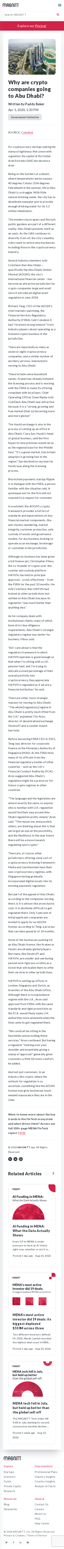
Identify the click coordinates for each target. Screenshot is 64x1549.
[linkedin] (15, 1158)
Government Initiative (25, 117)
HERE (22, 1132)
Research (9, 1491)
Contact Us (41, 1504)
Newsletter (11, 1509)
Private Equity (12, 1486)
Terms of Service (37, 1535)
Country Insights (45, 1481)
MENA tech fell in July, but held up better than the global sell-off (31, 1407)
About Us (40, 1513)
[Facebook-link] (14, 1542)
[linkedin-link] (21, 1542)
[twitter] (10, 1158)
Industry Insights (45, 1476)
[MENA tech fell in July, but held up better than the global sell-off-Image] (32, 1379)
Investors (10, 1476)
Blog (6, 1504)
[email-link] (27, 1542)
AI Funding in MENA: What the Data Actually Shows (31, 1230)
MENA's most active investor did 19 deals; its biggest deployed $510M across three (32, 1321)
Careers (39, 1509)
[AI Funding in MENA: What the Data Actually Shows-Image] (32, 1202)
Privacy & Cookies (14, 1535)
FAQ (37, 1518)
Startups (9, 1471)
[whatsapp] (21, 1158)
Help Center (42, 1523)
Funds (7, 1481)
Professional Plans (46, 1471)
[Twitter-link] (7, 1542)
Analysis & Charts (45, 1486)
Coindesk (27, 132)
